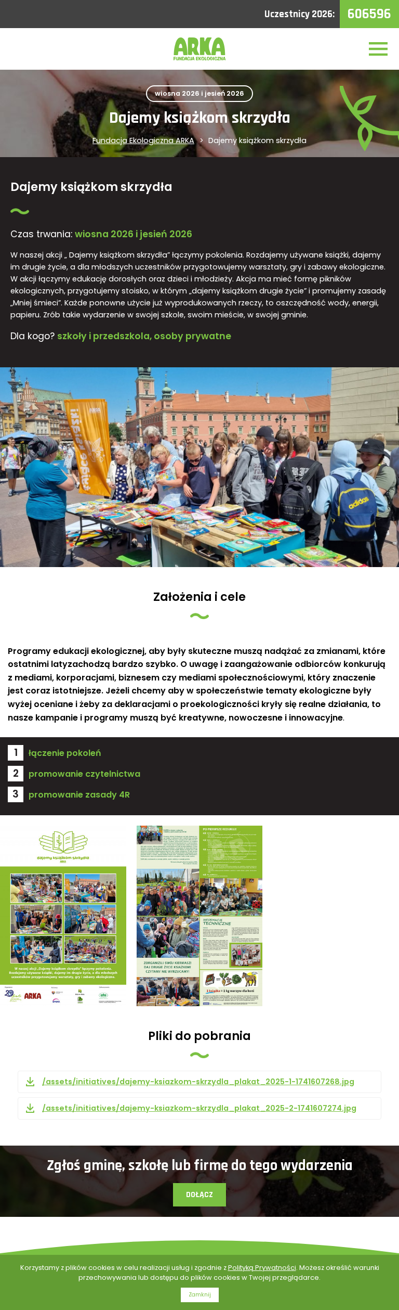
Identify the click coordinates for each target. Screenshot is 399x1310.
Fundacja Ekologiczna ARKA (143, 140)
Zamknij (200, 1295)
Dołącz (199, 1194)
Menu (378, 49)
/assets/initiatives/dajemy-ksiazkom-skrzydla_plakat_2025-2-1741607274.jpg (199, 1108)
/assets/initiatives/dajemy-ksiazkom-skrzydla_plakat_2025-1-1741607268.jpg (198, 1081)
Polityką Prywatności (262, 1267)
